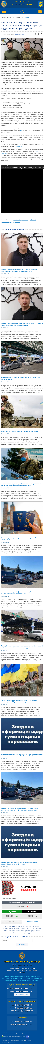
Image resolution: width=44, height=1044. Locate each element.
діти (25, 933)
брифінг (37, 926)
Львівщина (13, 926)
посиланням (18, 146)
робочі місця (30, 926)
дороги (30, 933)
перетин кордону (6, 222)
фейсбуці (38, 151)
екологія (5, 928)
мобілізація (33, 220)
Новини (18, 17)
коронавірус (19, 933)
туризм (38, 931)
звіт (13, 933)
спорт (6, 926)
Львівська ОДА (24, 928)
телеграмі (4, 153)
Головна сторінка (6, 17)
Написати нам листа (22, 995)
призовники (17, 222)
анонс (5, 931)
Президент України (14, 931)
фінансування (25, 931)
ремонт (11, 928)
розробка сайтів (16, 1040)
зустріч (33, 931)
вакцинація (38, 928)
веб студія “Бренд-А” (26, 1040)
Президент (21, 926)
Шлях (21, 130)
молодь (16, 928)
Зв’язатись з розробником (8, 1042)
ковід (32, 928)
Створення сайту (6, 1040)
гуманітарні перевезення (20, 220)
